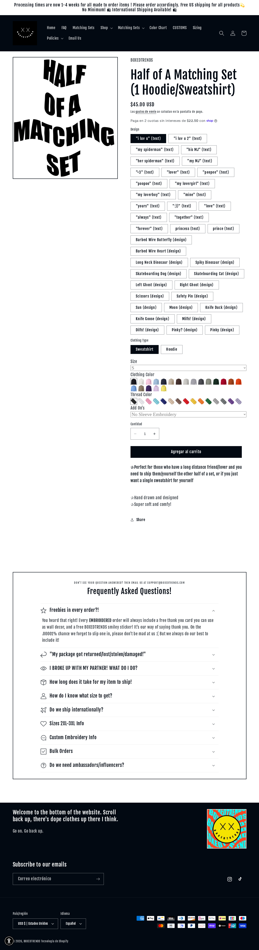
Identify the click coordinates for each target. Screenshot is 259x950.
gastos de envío (146, 112)
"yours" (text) (148, 206)
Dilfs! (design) (147, 330)
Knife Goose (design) (152, 319)
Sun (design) (146, 307)
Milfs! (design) (194, 319)
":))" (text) (181, 206)
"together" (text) (189, 217)
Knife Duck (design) (221, 307)
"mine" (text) (194, 194)
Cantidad (136, 424)
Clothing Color (143, 374)
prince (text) (223, 228)
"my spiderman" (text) (155, 149)
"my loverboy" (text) (153, 194)
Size (134, 361)
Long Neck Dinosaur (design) (159, 262)
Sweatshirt (145, 349)
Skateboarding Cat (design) (216, 273)
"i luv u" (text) (148, 138)
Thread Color (141, 394)
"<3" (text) (145, 172)
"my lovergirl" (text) (192, 183)
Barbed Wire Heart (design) (158, 251)
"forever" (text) (149, 228)
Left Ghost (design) (151, 285)
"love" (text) (214, 206)
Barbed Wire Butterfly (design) (161, 239)
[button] (106, 28)
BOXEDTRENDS (32, 941)
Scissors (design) (150, 296)
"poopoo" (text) (149, 183)
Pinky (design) (222, 330)
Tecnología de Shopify (54, 941)
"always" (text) (149, 217)
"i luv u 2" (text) (188, 138)
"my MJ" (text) (199, 161)
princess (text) (187, 228)
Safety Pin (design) (192, 296)
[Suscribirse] (98, 879)
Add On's (138, 408)
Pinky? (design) (185, 330)
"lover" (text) (178, 172)
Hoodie (171, 349)
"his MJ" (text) (198, 149)
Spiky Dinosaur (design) (215, 262)
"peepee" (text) (216, 172)
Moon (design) (181, 307)
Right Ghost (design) (197, 285)
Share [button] (140, 519)
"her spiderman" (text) (155, 161)
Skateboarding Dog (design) (159, 273)
